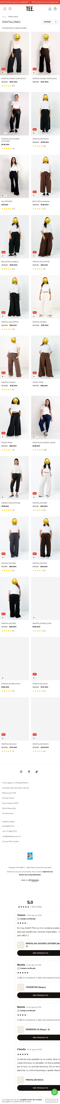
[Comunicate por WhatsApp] (54, 1092)
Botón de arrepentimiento (30, 875)
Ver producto (30, 953)
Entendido (51, 1100)
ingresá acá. (48, 872)
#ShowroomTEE (9, 793)
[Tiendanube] (30, 881)
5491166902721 (8, 826)
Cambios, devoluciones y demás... (16, 788)
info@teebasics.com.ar (11, 836)
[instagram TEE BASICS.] (21, 772)
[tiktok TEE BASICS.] (36, 772)
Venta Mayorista (9, 808)
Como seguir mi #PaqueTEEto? (15, 783)
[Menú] (4, 9)
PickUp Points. (8, 798)
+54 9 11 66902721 (9, 831)
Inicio (4, 17)
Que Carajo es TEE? (10, 803)
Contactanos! (7, 813)
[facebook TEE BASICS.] (29, 772)
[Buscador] (10, 9)
